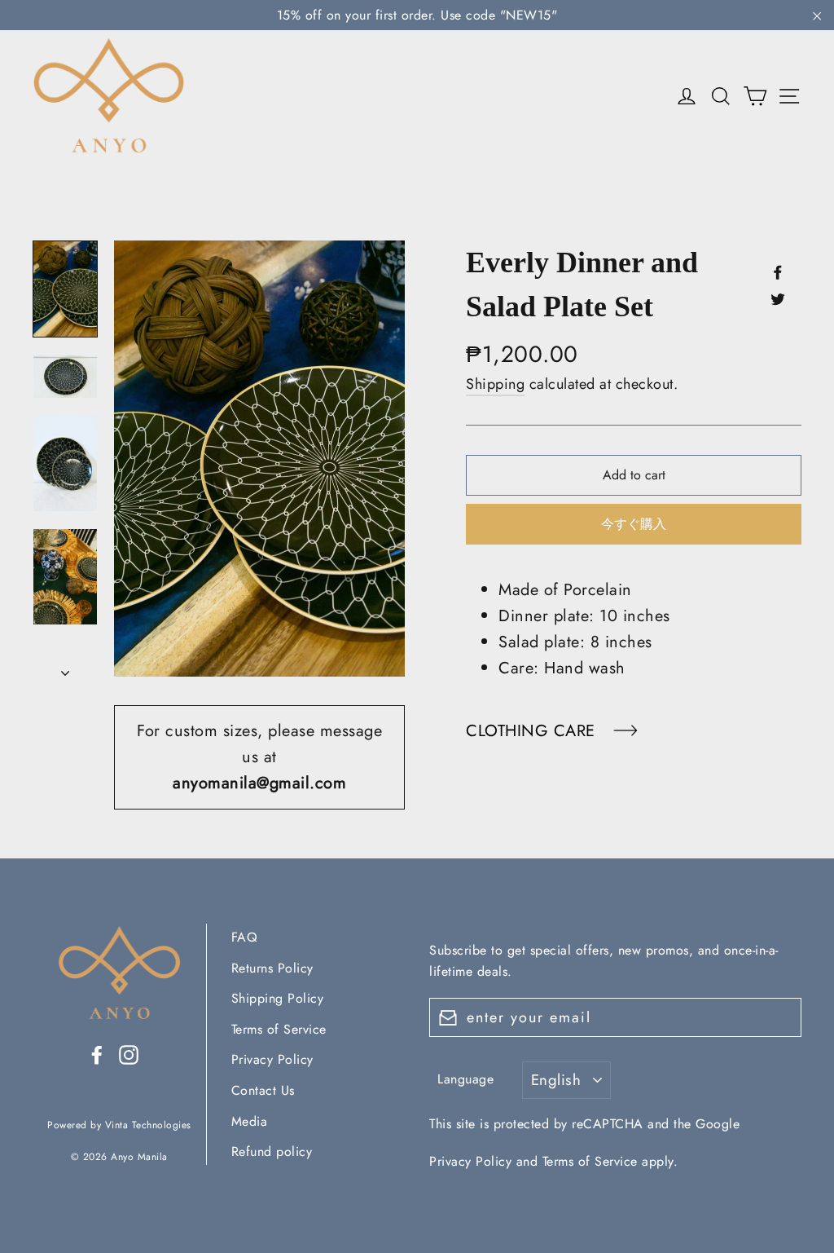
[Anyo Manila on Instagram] (128, 1054)
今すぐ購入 (633, 523)
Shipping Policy (277, 998)
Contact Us (263, 1090)
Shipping (495, 384)
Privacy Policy (272, 1059)
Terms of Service (279, 1029)
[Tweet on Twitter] (777, 298)
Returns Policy (272, 968)
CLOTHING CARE (533, 731)
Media (249, 1121)
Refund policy (272, 1151)
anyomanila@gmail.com (259, 783)
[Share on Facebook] (777, 271)
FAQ (244, 937)
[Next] (65, 668)
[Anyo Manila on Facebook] (97, 1054)
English (556, 1080)
